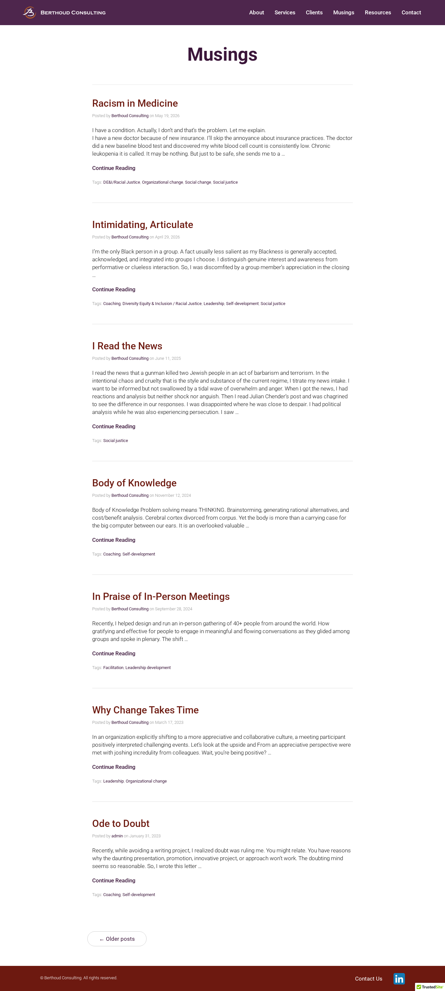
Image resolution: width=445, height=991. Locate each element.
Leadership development (148, 667)
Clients (314, 12)
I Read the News (127, 346)
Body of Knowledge (134, 483)
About (256, 12)
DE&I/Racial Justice (121, 182)
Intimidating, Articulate (142, 224)
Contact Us (368, 978)
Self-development (242, 303)
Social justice (225, 182)
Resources (378, 12)
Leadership (214, 303)
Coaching (112, 303)
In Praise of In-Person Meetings (161, 596)
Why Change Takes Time (145, 710)
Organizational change (162, 182)
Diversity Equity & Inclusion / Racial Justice (162, 303)
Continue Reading (114, 168)
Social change (198, 182)
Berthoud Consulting (130, 115)
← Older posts (117, 939)
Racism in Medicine (135, 103)
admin (117, 835)
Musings (343, 12)
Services (285, 12)
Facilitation (113, 667)
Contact (411, 12)
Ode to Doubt (121, 823)
